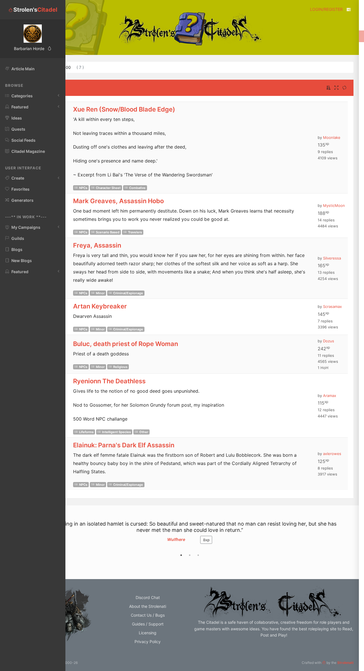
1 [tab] (181, 555)
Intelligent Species (116, 432)
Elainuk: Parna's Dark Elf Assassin (123, 445)
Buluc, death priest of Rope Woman (125, 343)
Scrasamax (332, 306)
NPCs (83, 188)
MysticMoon (334, 205)
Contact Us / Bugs (148, 615)
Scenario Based (107, 232)
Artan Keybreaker (100, 306)
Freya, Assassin (97, 245)
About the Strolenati (147, 606)
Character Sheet (108, 188)
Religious (120, 367)
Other (143, 432)
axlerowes (332, 453)
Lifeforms (86, 432)
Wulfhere (176, 539)
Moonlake (331, 137)
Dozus (328, 341)
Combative (137, 188)
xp (206, 540)
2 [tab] (190, 555)
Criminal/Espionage (128, 293)
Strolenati (345, 662)
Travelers (135, 232)
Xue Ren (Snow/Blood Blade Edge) (124, 109)
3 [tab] (198, 555)
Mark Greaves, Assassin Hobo (118, 201)
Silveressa (332, 258)
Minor (100, 293)
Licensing (147, 632)
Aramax (329, 395)
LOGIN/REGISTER (326, 9)
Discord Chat (148, 597)
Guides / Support (148, 623)
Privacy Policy (148, 641)
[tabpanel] (189, 535)
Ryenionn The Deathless (109, 381)
